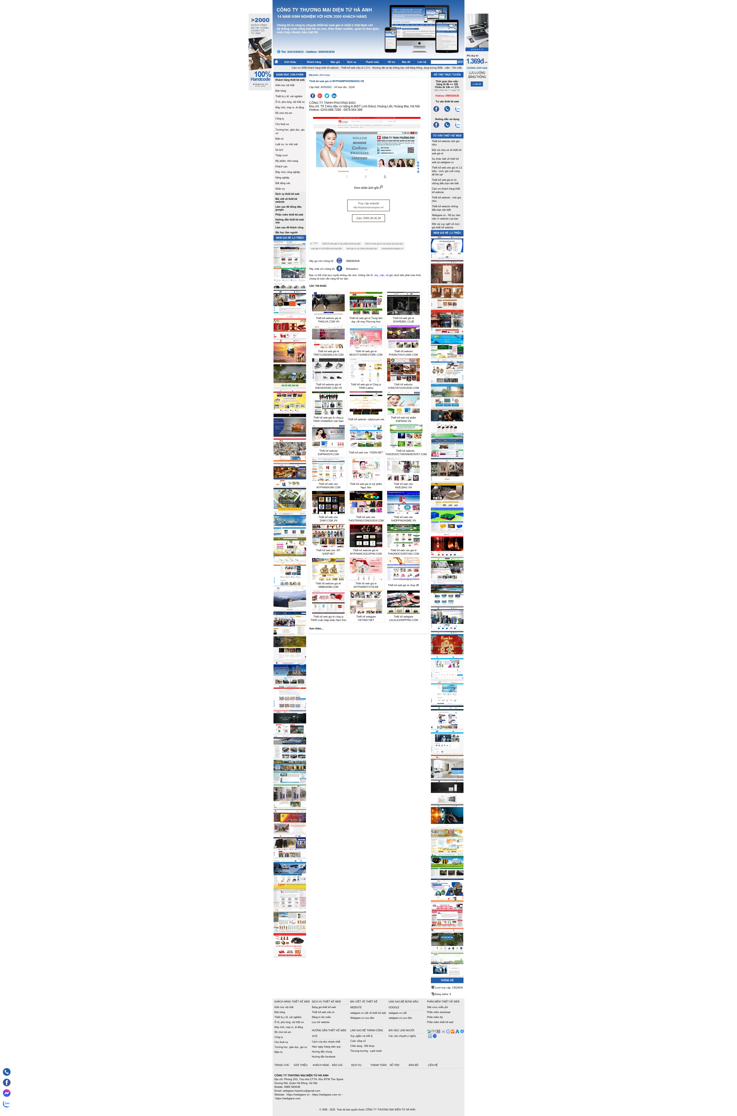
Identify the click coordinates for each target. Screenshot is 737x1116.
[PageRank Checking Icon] (433, 1032)
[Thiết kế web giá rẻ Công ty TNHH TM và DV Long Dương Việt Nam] (447, 974)
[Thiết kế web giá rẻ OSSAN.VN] (289, 732)
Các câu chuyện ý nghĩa (402, 1036)
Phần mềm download (438, 1012)
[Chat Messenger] (461, 1032)
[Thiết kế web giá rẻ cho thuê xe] (289, 757)
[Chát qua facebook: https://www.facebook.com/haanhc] (339, 270)
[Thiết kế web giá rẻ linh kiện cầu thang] (289, 930)
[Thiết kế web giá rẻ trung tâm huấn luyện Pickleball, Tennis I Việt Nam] (447, 950)
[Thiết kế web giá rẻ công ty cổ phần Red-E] (289, 955)
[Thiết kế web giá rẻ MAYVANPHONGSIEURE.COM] (289, 880)
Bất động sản (282, 183)
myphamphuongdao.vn (392, 248)
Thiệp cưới (281, 155)
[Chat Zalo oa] (434, 1037)
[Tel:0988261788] (447, 127)
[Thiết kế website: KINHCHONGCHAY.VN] (447, 851)
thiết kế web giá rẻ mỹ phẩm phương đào (341, 244)
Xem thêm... (316, 628)
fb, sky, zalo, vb (379, 275)
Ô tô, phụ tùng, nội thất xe (290, 101)
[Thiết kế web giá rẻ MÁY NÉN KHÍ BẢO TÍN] (289, 287)
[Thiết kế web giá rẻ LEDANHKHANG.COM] (447, 381)
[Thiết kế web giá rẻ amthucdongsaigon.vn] (289, 386)
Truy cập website (368, 205)
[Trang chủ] (276, 62)
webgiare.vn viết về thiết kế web (368, 1013)
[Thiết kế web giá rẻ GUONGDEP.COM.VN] (447, 480)
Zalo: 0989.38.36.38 (368, 218)
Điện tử (279, 138)
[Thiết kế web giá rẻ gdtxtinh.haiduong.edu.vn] (447, 455)
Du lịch (279, 149)
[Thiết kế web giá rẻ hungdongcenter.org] (447, 356)
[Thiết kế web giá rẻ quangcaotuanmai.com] (447, 727)
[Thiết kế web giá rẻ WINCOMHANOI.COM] (289, 856)
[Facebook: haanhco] (7, 1082)
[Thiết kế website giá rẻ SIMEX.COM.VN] (289, 608)
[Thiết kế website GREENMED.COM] (289, 584)
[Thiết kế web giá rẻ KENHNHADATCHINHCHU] (289, 683)
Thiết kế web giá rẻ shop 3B (403, 585)
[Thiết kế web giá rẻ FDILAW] (289, 633)
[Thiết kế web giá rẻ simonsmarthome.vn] (447, 801)
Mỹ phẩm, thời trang (286, 161)
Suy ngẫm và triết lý (361, 1036)
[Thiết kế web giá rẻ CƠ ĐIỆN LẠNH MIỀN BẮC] (447, 579)
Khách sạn (281, 166)
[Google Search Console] (447, 1032)
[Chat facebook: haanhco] (7, 1093)
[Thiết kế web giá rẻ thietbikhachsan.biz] (289, 485)
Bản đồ (406, 62)
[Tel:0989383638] (447, 111)
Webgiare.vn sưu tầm (362, 1017)
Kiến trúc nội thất (284, 85)
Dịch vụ (351, 62)
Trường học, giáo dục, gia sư (290, 1047)
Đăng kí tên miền (321, 1017)
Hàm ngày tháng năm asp (326, 1046)
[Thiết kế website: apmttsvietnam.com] (447, 900)
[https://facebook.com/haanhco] (436, 111)
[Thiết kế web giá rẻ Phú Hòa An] (447, 529)
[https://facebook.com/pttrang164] (436, 127)
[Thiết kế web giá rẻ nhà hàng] (447, 282)
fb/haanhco (352, 268)
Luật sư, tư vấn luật (286, 144)
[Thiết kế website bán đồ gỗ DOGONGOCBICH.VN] (289, 435)
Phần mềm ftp (435, 1017)
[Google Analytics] (452, 1032)
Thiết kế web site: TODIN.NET (366, 452)
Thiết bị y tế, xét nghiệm (288, 96)
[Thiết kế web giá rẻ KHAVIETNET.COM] (447, 653)
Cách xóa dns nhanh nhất (326, 1041)
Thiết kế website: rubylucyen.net (366, 419)
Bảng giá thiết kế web (324, 1007)
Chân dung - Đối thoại (362, 1045)
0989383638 (352, 261)
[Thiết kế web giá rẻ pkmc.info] (447, 257)
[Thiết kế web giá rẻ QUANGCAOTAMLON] (447, 331)
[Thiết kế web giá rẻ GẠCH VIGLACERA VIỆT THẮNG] (289, 707)
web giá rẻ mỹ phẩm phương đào (326, 248)
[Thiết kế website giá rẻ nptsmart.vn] (447, 826)
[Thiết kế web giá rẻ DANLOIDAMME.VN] (289, 658)
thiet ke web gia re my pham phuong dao (384, 244)
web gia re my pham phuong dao (362, 248)
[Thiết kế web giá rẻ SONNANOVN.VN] (289, 534)
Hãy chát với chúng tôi (322, 268)
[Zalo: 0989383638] (7, 1103)
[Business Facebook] (429, 1037)
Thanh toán (372, 62)
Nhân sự (280, 188)
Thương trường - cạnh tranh (366, 1050)
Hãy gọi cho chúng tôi (321, 261)
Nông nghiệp (282, 177)
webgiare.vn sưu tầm (400, 1017)
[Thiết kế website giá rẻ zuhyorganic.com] (289, 559)
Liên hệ (421, 62)
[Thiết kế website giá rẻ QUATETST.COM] (289, 336)
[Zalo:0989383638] (458, 111)
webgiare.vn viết (398, 1013)
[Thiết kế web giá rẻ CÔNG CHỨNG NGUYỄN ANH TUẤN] (447, 925)
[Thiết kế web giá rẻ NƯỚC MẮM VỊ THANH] (289, 361)
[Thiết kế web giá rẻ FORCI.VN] (289, 312)
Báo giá (335, 62)
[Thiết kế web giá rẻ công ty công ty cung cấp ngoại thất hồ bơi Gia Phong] (447, 603)
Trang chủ (282, 1065)
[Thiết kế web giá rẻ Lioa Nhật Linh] (289, 905)
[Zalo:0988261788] (458, 127)
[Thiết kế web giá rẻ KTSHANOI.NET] (289, 782)
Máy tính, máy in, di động (289, 107)
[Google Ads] (456, 1032)
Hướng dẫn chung (322, 1051)
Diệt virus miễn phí (437, 1007)
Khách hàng (314, 62)
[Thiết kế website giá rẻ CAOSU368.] (447, 876)
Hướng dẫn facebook (323, 1056)
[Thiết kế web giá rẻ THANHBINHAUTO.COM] (289, 262)
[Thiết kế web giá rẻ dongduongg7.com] (447, 777)
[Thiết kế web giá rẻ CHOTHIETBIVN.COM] (289, 806)
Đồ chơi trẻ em (283, 113)
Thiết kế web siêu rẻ (323, 1012)
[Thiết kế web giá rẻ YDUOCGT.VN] (447, 678)
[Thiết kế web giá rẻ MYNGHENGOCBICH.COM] (447, 307)
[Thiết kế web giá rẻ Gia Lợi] (447, 406)
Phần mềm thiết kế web (440, 1022)
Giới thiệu (290, 62)
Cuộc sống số (358, 1041)
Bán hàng (280, 90)
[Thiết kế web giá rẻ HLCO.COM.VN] (289, 510)
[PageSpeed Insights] (442, 1032)
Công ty (279, 118)
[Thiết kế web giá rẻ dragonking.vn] (447, 702)
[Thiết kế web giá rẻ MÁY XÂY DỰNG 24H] (447, 628)
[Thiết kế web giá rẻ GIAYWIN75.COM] (447, 430)
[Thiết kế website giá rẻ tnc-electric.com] (447, 505)
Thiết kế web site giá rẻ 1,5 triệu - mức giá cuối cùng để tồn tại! (447, 171)
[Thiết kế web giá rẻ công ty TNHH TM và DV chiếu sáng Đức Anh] (289, 831)
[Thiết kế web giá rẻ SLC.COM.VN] (289, 460)
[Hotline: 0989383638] (7, 1072)
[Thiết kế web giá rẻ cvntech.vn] (447, 752)
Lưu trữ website (321, 1022)
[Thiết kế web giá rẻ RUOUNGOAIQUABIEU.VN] (447, 554)
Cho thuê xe (282, 124)
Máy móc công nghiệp (287, 172)
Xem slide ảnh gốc (366, 187)
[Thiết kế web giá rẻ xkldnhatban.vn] (289, 411)
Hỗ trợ (391, 62)
